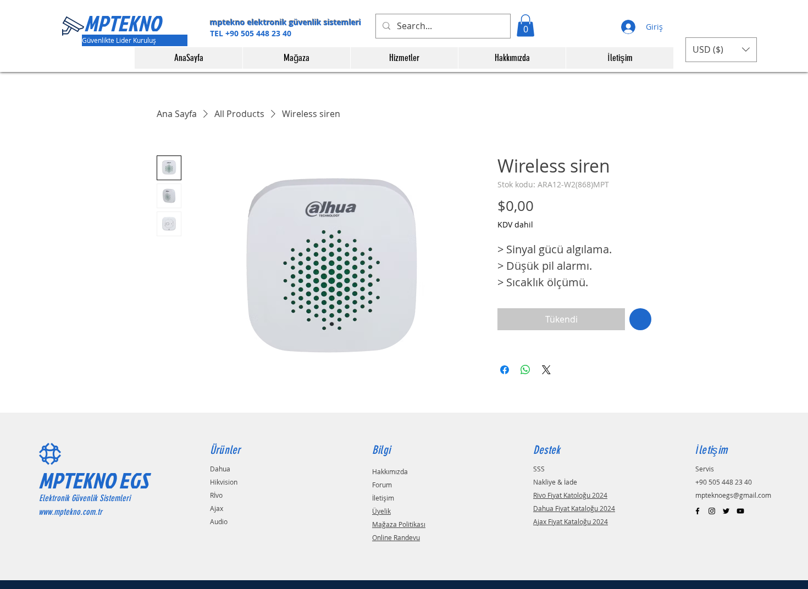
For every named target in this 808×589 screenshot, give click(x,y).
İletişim (383, 497)
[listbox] (721, 49)
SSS (539, 468)
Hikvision (223, 481)
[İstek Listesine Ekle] (640, 319)
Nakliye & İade (555, 481)
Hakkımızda (390, 471)
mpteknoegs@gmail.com (733, 495)
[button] (525, 25)
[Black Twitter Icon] (726, 511)
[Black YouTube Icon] (740, 511)
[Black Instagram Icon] (711, 511)
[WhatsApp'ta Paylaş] (525, 369)
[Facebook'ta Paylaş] (504, 369)
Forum (382, 484)
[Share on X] (546, 369)
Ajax (216, 508)
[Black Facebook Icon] (697, 511)
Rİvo (216, 495)
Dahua (220, 468)
